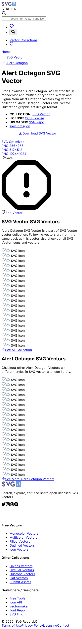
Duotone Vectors (22, 574)
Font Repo (17, 610)
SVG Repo (36, 122)
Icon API (16, 602)
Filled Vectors (20, 541)
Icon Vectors (19, 549)
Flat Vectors (19, 578)
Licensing (50, 625)
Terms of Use (12, 625)
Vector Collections (23, 40)
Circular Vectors (22, 570)
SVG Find (16, 614)
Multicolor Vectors (23, 537)
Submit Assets (20, 582)
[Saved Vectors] (12, 27)
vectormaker (19, 606)
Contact (63, 625)
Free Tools (17, 598)
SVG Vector (41, 114)
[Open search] (13, 32)
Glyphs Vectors (21, 566)
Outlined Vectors (22, 545)
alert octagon (20, 126)
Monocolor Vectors (24, 533)
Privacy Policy (32, 625)
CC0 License (34, 118)
